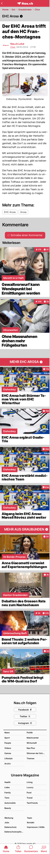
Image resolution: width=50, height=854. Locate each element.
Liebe (7, 787)
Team (29, 818)
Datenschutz (10, 827)
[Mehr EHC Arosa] (25, 362)
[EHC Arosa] (25, 16)
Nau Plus (31, 748)
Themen (30, 758)
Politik (30, 732)
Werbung (8, 818)
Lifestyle (8, 758)
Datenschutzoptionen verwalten (14, 832)
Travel (29, 798)
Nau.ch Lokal (17, 43)
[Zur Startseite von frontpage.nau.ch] (25, 3)
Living (29, 782)
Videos (7, 748)
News (7, 732)
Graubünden (25, 9)
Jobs (6, 822)
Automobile (10, 803)
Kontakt (30, 822)
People (7, 743)
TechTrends (32, 803)
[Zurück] (1, 3)
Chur (37, 9)
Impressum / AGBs (36, 827)
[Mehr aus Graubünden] (25, 529)
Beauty (7, 808)
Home (5, 9)
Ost (13, 9)
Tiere (6, 798)
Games (7, 753)
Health (7, 782)
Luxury (30, 787)
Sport (7, 738)
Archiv (7, 763)
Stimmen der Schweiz (37, 753)
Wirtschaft (32, 743)
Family (7, 792)
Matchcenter (33, 738)
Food (29, 792)
